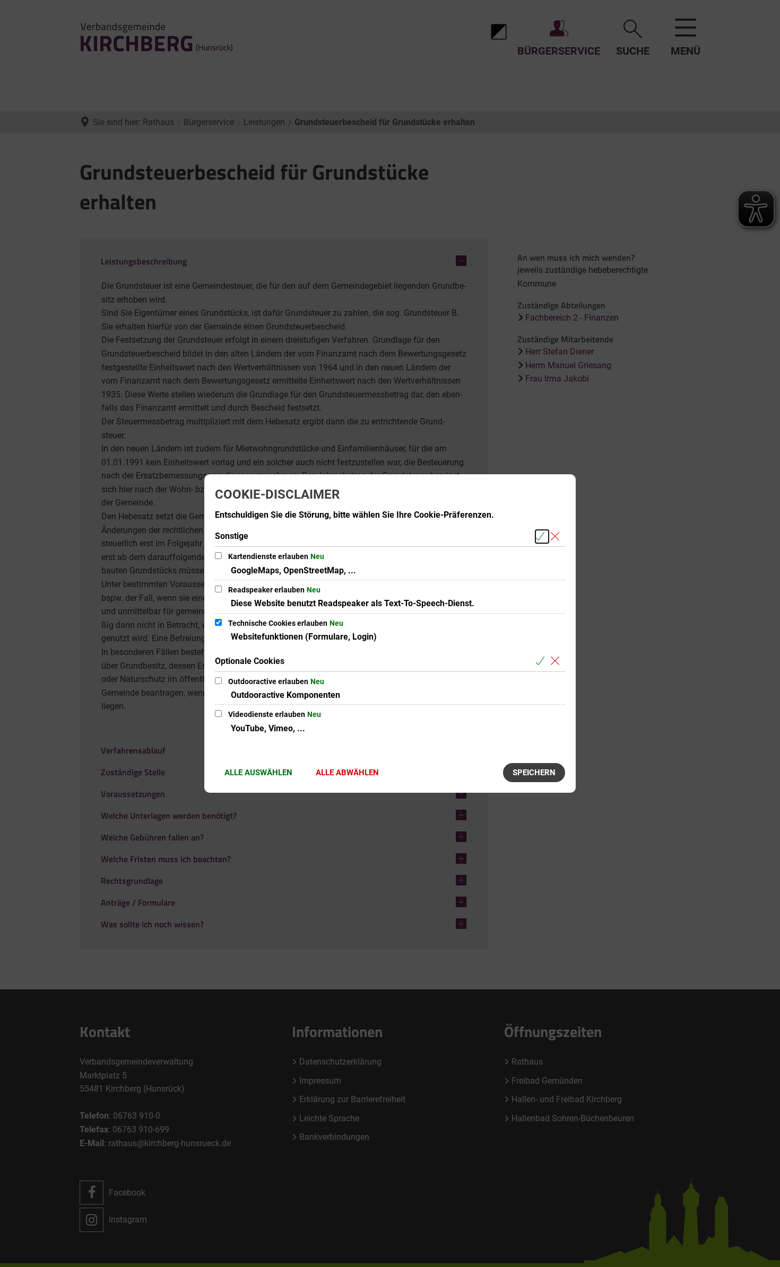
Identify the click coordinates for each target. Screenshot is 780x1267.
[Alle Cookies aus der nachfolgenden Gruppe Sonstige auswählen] (542, 536)
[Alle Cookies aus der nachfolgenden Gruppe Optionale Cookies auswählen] (542, 661)
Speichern (534, 772)
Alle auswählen (258, 772)
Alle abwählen (347, 772)
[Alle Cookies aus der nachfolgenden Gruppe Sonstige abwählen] (557, 536)
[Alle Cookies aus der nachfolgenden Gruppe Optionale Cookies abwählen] (557, 661)
